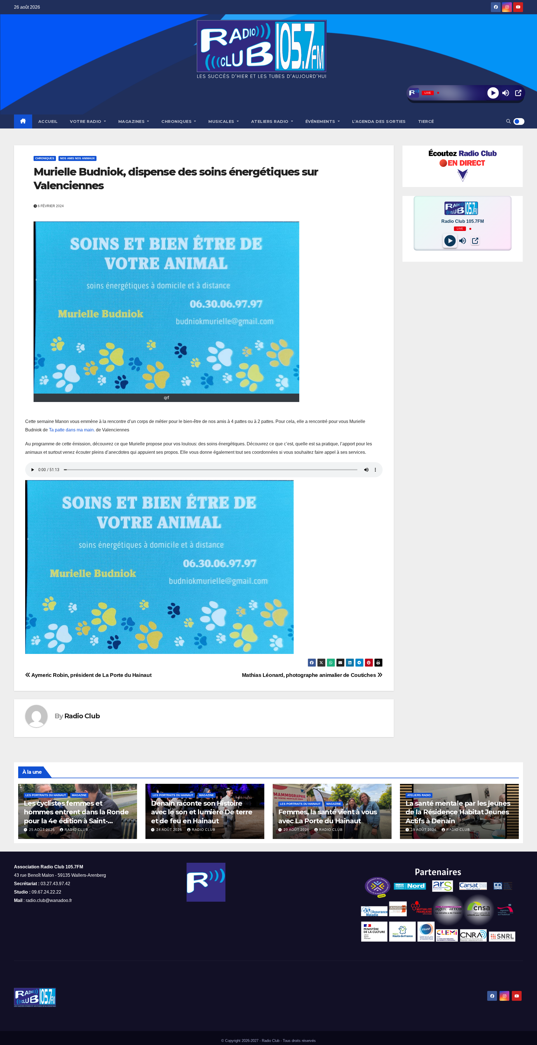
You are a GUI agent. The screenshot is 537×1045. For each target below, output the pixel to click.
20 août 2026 (297, 830)
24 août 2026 (169, 830)
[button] (508, 121)
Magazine (79, 795)
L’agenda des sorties (379, 121)
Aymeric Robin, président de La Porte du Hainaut (90, 675)
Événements (321, 121)
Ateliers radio (270, 121)
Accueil (48, 121)
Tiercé (426, 121)
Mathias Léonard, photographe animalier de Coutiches (309, 675)
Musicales (221, 121)
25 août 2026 (42, 830)
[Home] (23, 121)
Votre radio (86, 121)
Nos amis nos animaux (77, 158)
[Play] (493, 93)
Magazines (132, 121)
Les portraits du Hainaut (45, 795)
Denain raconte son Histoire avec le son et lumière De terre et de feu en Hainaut (201, 812)
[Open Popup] (518, 93)
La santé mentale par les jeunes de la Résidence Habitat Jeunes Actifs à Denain (458, 812)
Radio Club (82, 716)
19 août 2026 (424, 830)
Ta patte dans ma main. (72, 429)
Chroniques (177, 121)
